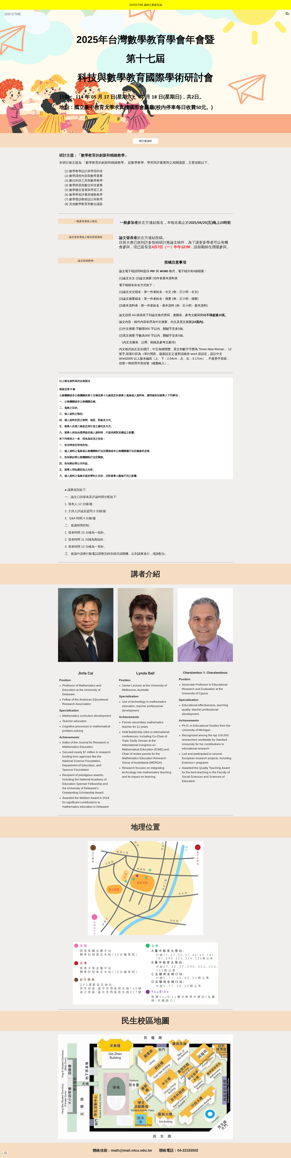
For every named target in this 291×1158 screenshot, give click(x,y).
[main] (145, 57)
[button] (287, 14)
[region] (145, 5)
